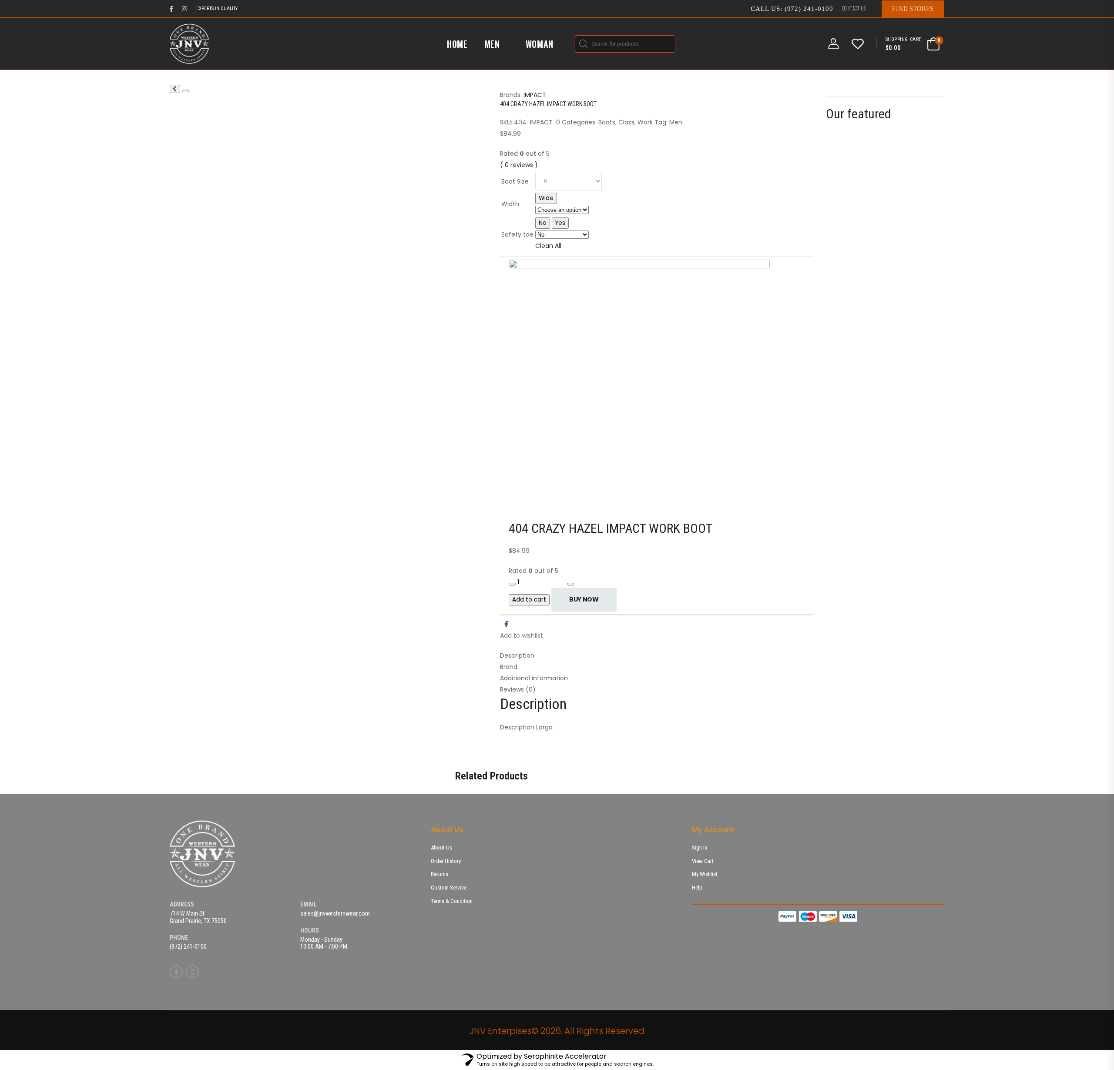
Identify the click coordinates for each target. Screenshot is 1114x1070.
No (543, 223)
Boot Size (515, 181)
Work (645, 122)
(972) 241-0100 (188, 946)
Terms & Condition (452, 901)
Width (510, 204)
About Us (441, 847)
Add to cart (529, 599)
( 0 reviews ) (519, 164)
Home (457, 43)
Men (675, 122)
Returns (439, 874)
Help (697, 887)
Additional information (534, 678)
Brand (508, 666)
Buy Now (584, 599)
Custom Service (448, 887)
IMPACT (534, 94)
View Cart (703, 861)
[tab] (656, 655)
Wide (546, 198)
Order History (446, 861)
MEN (492, 43)
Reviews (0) (518, 689)
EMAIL (308, 904)
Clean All (548, 245)
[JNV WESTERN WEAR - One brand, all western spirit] (189, 43)
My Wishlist (705, 874)
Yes (560, 223)
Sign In (699, 847)
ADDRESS (182, 904)
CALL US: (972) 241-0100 (792, 8)
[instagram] (185, 9)
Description (517, 655)
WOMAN (540, 43)
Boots (606, 122)
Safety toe (517, 234)
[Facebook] (506, 624)
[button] (913, 8)
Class (626, 122)
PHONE (179, 937)
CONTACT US (854, 8)
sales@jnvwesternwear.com (335, 913)
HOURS (309, 930)
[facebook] (172, 9)
